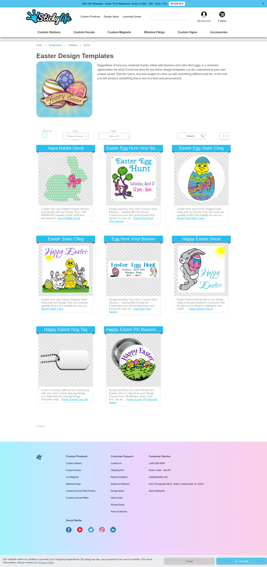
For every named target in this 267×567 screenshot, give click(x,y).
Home (39, 45)
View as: (47, 130)
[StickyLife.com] (49, 24)
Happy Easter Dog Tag (74, 399)
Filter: (113, 131)
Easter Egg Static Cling (190, 218)
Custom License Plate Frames (81, 491)
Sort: (75, 131)
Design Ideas (55, 45)
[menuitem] (49, 32)
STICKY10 (177, 3)
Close (189, 561)
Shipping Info (117, 470)
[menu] (133, 32)
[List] (51, 135)
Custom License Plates (77, 498)
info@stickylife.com (158, 477)
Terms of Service (119, 511)
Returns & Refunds (120, 484)
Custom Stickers (74, 463)
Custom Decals (73, 470)
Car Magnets (72, 477)
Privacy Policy (118, 504)
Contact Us (116, 463)
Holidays (73, 45)
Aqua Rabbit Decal (69, 218)
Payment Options (119, 477)
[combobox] (172, 16)
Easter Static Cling (52, 308)
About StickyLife (157, 491)
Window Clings (73, 484)
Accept (243, 561)
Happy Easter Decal (201, 308)
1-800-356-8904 (157, 463)
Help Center (117, 498)
